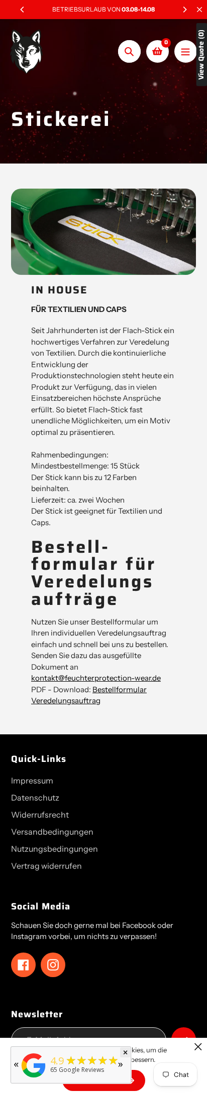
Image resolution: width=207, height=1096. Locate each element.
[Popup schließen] (198, 1046)
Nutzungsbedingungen (54, 849)
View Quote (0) (201, 55)
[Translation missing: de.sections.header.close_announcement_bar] (199, 10)
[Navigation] (185, 51)
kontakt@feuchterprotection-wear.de (96, 678)
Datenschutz (35, 798)
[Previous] (23, 10)
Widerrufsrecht (40, 815)
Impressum (32, 780)
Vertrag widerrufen (46, 866)
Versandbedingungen (52, 832)
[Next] (184, 10)
